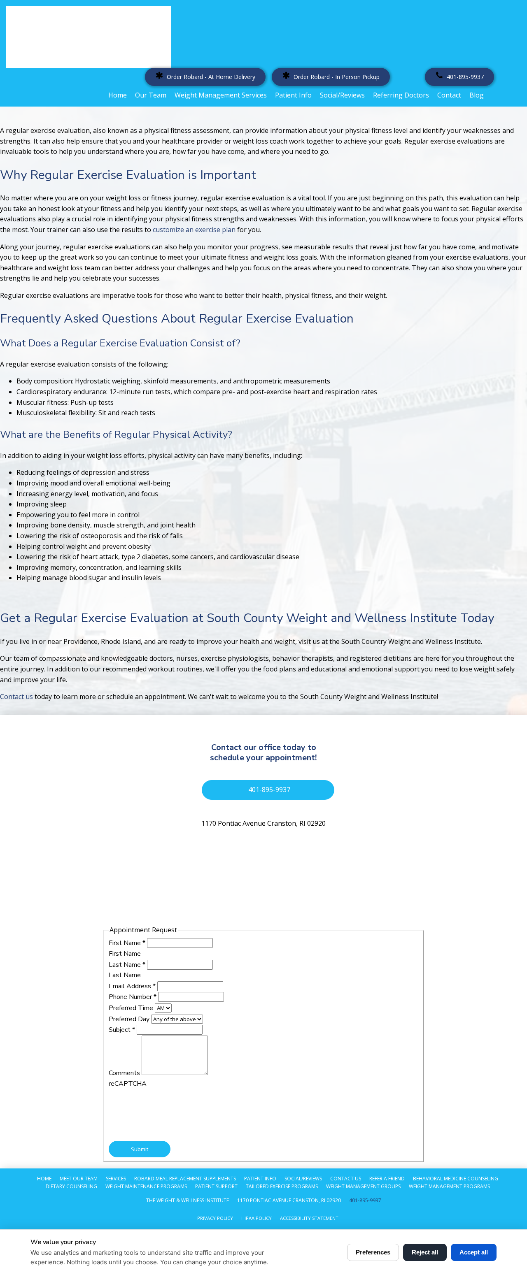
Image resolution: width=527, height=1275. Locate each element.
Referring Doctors (401, 95)
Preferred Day (130, 1019)
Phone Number (132, 996)
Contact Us (345, 1178)
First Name (127, 943)
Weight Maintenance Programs (146, 1186)
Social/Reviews (342, 95)
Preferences (373, 1252)
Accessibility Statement (309, 1218)
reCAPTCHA (128, 1083)
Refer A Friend (387, 1178)
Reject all (425, 1252)
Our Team (150, 95)
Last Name (127, 964)
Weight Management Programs (449, 1186)
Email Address (132, 986)
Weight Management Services (221, 95)
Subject (122, 1029)
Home (117, 95)
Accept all (473, 1252)
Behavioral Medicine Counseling (455, 1178)
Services (116, 1178)
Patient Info (293, 95)
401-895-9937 (365, 1200)
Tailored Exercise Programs (282, 1186)
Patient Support (216, 1186)
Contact (449, 95)
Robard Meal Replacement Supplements (185, 1178)
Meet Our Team (79, 1178)
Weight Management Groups (363, 1186)
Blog (476, 95)
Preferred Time (132, 1008)
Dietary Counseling (71, 1186)
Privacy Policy (215, 1218)
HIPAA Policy (256, 1218)
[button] (205, 77)
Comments (125, 1073)
